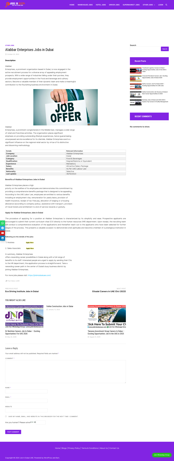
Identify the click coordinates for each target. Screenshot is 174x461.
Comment (10, 358)
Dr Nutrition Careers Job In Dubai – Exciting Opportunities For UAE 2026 (22, 332)
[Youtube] (2, 233)
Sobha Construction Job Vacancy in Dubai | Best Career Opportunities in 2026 (155, 92)
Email (8, 397)
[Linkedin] (2, 238)
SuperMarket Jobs (131, 5)
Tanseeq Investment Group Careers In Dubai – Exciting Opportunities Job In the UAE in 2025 (106, 332)
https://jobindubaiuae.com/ (39, 275)
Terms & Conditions (89, 448)
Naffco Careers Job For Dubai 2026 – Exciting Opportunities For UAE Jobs (153, 84)
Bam (57, 458)
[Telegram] (2, 228)
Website (8, 406)
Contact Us (114, 448)
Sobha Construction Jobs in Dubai (59, 306)
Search (133, 45)
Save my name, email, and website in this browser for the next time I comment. (43, 416)
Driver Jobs (114, 5)
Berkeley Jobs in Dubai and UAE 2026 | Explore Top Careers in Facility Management (155, 100)
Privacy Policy (74, 448)
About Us (104, 448)
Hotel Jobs (101, 5)
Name (8, 387)
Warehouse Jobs (85, 5)
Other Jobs (148, 5)
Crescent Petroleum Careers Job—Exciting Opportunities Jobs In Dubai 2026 (155, 76)
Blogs (64, 448)
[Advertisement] (87, 25)
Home (71, 5)
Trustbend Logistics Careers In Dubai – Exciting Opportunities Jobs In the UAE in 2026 (154, 69)
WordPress (48, 458)
